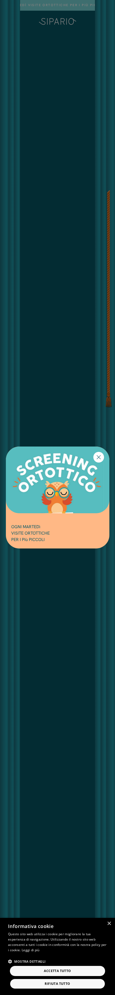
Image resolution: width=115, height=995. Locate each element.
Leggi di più (31, 950)
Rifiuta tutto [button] (57, 983)
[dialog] (57, 956)
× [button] (109, 924)
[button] (26, 961)
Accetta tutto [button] (57, 971)
